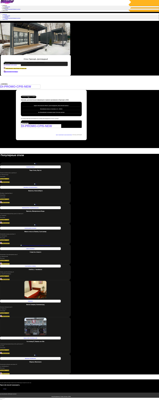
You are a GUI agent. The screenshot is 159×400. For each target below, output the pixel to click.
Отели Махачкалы (32, 358)
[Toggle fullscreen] (2, 398)
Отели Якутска (29, 166)
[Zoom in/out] (4, 398)
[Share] (1, 398)
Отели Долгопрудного (68, 134)
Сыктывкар (34, 228)
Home (57, 134)
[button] (79, 12)
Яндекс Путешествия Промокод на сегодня (12, 9)
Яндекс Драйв (7, 6)
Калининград (30, 301)
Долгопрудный (61, 134)
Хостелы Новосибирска (33, 187)
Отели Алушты (31, 248)
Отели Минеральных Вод (34, 207)
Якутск (33, 166)
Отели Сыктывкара (28, 228)
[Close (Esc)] (0, 398)
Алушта (27, 248)
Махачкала (27, 358)
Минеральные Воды (25, 207)
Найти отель (5, 10)
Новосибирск (26, 187)
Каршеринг (4, 5)
